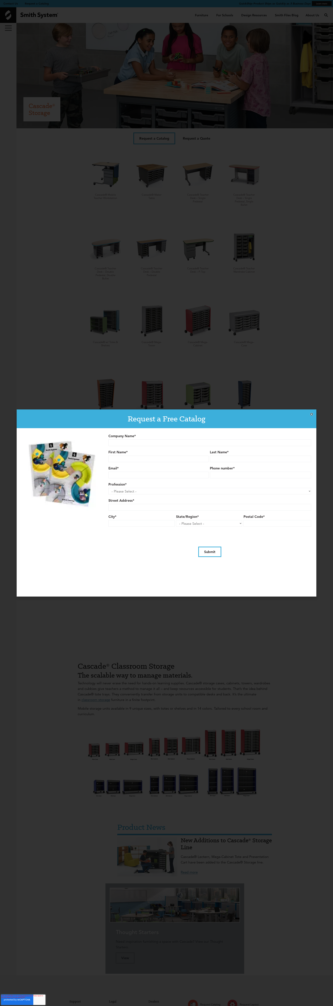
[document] (166, 503)
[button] (311, 414)
